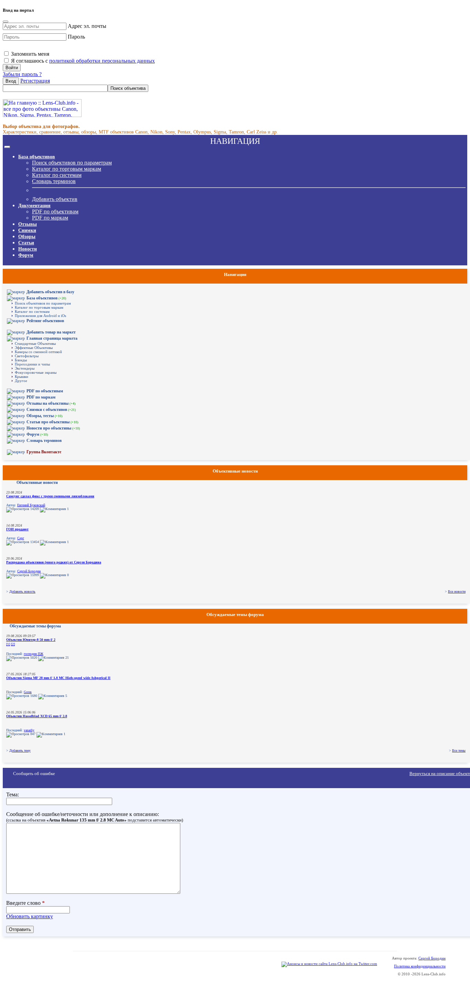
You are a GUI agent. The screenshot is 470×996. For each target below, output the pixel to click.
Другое (21, 381)
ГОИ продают (17, 529)
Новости (27, 249)
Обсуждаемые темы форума (35, 626)
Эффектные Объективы (34, 348)
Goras (28, 692)
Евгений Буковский (31, 505)
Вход (11, 81)
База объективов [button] (36, 156)
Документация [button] (34, 205)
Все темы (459, 750)
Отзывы (27, 224)
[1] (8, 644)
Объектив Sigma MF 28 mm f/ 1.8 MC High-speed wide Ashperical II (58, 678)
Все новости (457, 591)
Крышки (21, 376)
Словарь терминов (54, 181)
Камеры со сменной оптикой (38, 352)
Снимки (27, 230)
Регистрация (35, 81)
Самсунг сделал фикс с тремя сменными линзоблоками (50, 496)
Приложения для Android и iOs (40, 316)
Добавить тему (20, 750)
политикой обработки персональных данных (102, 61)
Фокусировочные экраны (35, 372)
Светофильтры (27, 356)
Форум (25, 255)
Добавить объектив (54, 199)
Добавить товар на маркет (51, 332)
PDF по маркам (50, 218)
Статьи (26, 242)
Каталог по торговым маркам (66, 169)
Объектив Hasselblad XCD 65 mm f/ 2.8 (36, 716)
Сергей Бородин (29, 571)
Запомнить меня (29, 54)
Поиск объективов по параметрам (72, 163)
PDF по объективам (55, 211)
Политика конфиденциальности (420, 966)
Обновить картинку (29, 916)
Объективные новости (37, 482)
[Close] (5, 22)
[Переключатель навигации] (7, 147)
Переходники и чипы (32, 364)
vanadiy (29, 730)
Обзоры (26, 236)
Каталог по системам (57, 175)
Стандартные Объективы (35, 343)
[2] (13, 644)
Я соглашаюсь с (82, 61)
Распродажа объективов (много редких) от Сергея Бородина (53, 562)
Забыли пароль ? (22, 74)
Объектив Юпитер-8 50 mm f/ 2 (30, 640)
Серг (20, 538)
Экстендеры (24, 368)
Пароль (76, 37)
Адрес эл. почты (87, 26)
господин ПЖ (33, 654)
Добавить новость (22, 591)
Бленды (21, 360)
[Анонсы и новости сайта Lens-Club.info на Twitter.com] (329, 964)
